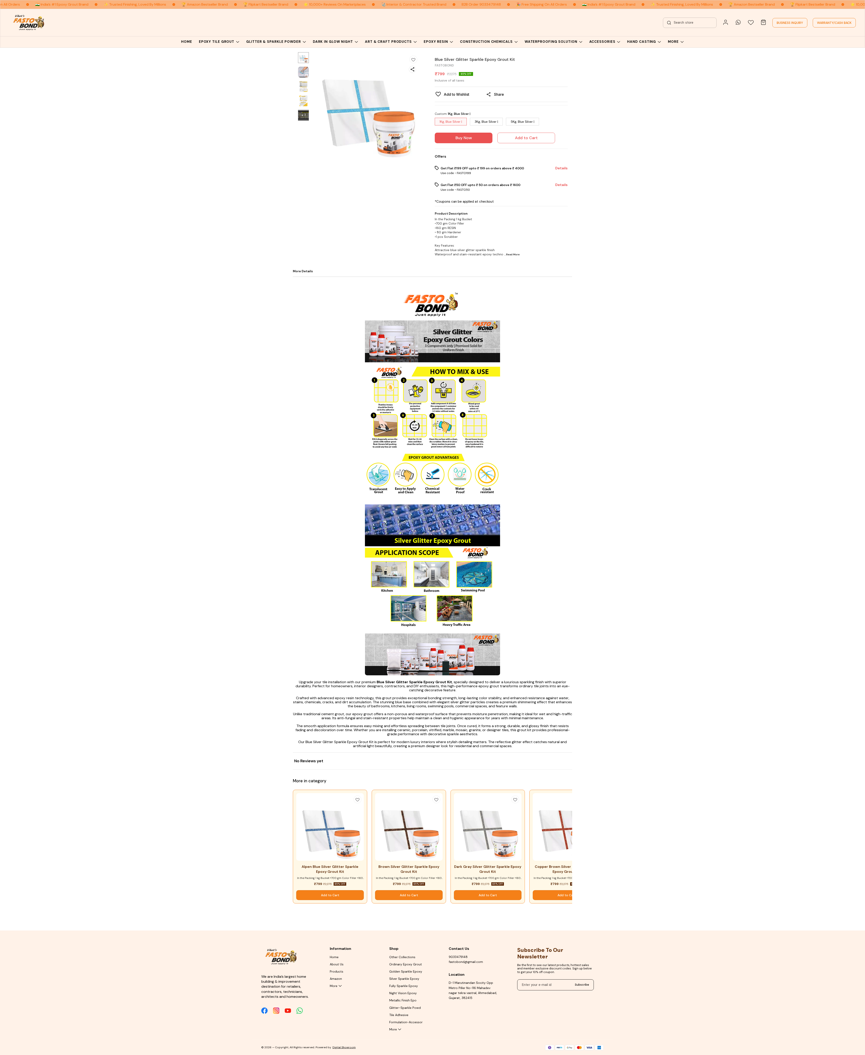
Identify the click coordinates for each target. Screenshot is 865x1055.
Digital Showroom (344, 1047)
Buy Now (463, 138)
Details (561, 168)
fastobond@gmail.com (466, 962)
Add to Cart (526, 138)
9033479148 (458, 957)
